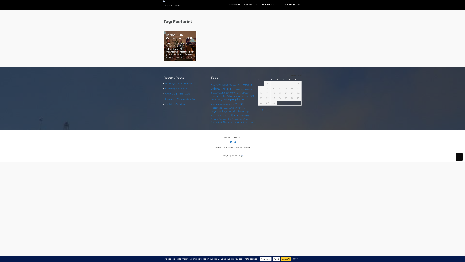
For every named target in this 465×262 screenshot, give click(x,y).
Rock (234, 115)
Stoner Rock (216, 122)
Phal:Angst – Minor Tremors (178, 83)
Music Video (227, 108)
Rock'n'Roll (244, 116)
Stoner (247, 119)
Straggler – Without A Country (180, 99)
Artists (233, 4)
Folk (221, 96)
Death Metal (229, 92)
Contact (239, 148)
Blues (237, 89)
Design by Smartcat (231, 155)
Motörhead (216, 107)
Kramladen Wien (218, 104)
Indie (240, 99)
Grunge (237, 96)
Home (218, 148)
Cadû (241, 89)
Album (214, 85)
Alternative (222, 85)
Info (225, 148)
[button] (299, 5)
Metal (239, 104)
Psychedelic (229, 111)
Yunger (251, 122)
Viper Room (242, 122)
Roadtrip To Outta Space (220, 116)
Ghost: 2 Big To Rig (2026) (177, 94)
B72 (220, 89)
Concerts (249, 4)
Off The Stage (287, 4)
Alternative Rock (235, 85)
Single (235, 119)
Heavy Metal (222, 100)
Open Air (235, 108)
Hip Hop (232, 99)
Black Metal (229, 89)
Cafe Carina (248, 89)
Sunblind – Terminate (175, 104)
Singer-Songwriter (221, 119)
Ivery (246, 100)
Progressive (216, 112)
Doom (240, 93)
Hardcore (244, 96)
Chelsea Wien (216, 93)
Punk (240, 111)
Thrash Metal (229, 122)
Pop (243, 108)
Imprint (247, 148)
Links (230, 148)
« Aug (261, 110)
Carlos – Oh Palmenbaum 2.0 (179, 36)
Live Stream (230, 104)
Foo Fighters (228, 96)
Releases (267, 4)
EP (218, 96)
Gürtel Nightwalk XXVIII (177, 89)
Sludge (241, 119)
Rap (247, 111)
